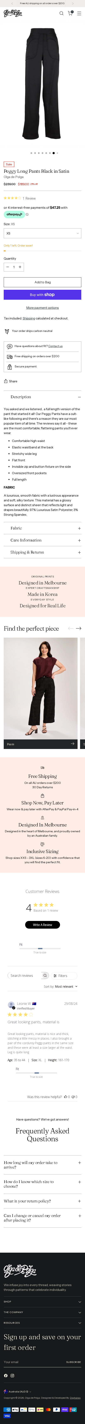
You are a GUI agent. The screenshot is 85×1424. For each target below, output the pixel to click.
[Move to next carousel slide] (78, 628)
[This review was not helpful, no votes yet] (73, 1097)
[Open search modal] (61, 13)
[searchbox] (24, 975)
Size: (9, 224)
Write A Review (42, 925)
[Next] (72, 3)
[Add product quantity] (20, 267)
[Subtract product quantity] (7, 267)
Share (13, 381)
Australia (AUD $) (18, 1391)
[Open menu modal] (79, 13)
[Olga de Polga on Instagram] (12, 1376)
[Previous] (12, 3)
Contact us (55, 346)
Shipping (29, 318)
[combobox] (60, 986)
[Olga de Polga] (13, 13)
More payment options (42, 308)
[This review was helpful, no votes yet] (65, 1097)
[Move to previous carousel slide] (70, 628)
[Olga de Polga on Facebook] (6, 1376)
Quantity (10, 258)
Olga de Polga (14, 177)
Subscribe (73, 1362)
